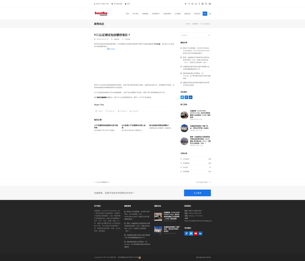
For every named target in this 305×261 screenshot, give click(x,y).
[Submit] (208, 35)
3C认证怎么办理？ (202, 182)
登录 (128, 4)
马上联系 (197, 193)
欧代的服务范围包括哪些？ (159, 125)
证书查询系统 (118, 4)
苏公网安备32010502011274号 (128, 257)
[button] (210, 14)
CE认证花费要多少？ (102, 182)
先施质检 (116, 39)
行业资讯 (127, 39)
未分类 (185, 167)
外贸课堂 (186, 163)
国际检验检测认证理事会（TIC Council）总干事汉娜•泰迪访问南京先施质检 (137, 244)
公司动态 (186, 159)
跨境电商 (186, 171)
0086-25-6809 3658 (194, 211)
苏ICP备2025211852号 (203, 257)
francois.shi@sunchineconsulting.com (198, 221)
